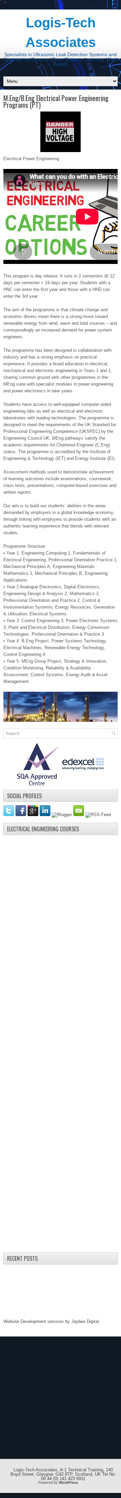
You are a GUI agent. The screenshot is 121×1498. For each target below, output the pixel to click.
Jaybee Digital (85, 1321)
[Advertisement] (53, 939)
